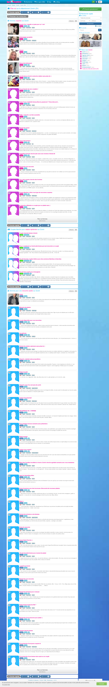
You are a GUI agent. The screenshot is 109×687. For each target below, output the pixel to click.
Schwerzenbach (35, 452)
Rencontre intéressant (25, 63)
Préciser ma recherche (18, 16)
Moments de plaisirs (25, 307)
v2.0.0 (55, 680)
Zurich (17, 5)
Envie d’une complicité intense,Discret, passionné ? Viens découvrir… (39, 102)
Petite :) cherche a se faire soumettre (29, 115)
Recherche (28, 2)
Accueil (9, 5)
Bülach (33, 543)
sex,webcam (22, 333)
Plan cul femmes (42, 219)
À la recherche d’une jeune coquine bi (30, 643)
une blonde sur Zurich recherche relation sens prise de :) (35, 76)
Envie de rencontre (24, 527)
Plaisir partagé (23, 436)
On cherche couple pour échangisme (29, 272)
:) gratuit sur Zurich (24, 566)
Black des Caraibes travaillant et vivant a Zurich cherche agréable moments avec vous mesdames (46, 462)
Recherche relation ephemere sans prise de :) (32, 346)
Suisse (13, 5)
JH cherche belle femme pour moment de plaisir (32, 553)
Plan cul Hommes (42, 670)
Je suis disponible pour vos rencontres (30, 320)
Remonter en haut (90, 680)
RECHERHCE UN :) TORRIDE (27, 411)
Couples (36, 12)
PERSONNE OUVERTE (25, 37)
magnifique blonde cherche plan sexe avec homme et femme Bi (37, 153)
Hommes (46, 12)
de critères (99, 26)
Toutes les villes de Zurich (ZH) (90, 69)
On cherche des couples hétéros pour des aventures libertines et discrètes (40, 259)
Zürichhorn (34, 131)
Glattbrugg (34, 310)
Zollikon (33, 336)
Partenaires (50, 680)
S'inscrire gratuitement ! (91, 9)
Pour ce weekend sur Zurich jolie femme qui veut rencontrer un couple (39, 246)
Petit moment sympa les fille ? (27, 605)
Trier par (71, 20)
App (49, 2)
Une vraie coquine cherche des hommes (30, 179)
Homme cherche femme (26, 630)
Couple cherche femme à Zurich (28, 233)
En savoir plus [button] (6, 684)
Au (32, 144)
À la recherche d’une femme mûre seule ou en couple (34, 656)
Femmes (26, 12)
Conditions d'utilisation (33, 680)
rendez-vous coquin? (25, 449)
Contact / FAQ (43, 680)
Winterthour (34, 195)
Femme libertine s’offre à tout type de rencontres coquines (35, 192)
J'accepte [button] (101, 683)
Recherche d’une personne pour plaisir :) (30, 617)
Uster (33, 275)
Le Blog (57, 2)
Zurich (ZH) (23, 5)
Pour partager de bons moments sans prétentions (33, 424)
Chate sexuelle (23, 372)
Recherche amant (24, 128)
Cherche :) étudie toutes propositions (29, 359)
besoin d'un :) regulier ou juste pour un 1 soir (32, 24)
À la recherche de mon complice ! (28, 89)
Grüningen (34, 40)
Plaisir (21, 294)
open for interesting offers (26, 475)
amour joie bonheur (24, 141)
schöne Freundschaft (25, 398)
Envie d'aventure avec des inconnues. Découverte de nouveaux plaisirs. (39, 488)
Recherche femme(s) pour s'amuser (29, 592)
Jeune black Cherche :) (25, 540)
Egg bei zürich (34, 388)
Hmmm (21, 50)
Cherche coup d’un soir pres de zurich (30, 385)
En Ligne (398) (40, 2)
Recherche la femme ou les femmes (29, 514)
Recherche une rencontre (26, 166)
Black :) (21, 501)
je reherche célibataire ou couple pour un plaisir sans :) (34, 205)
